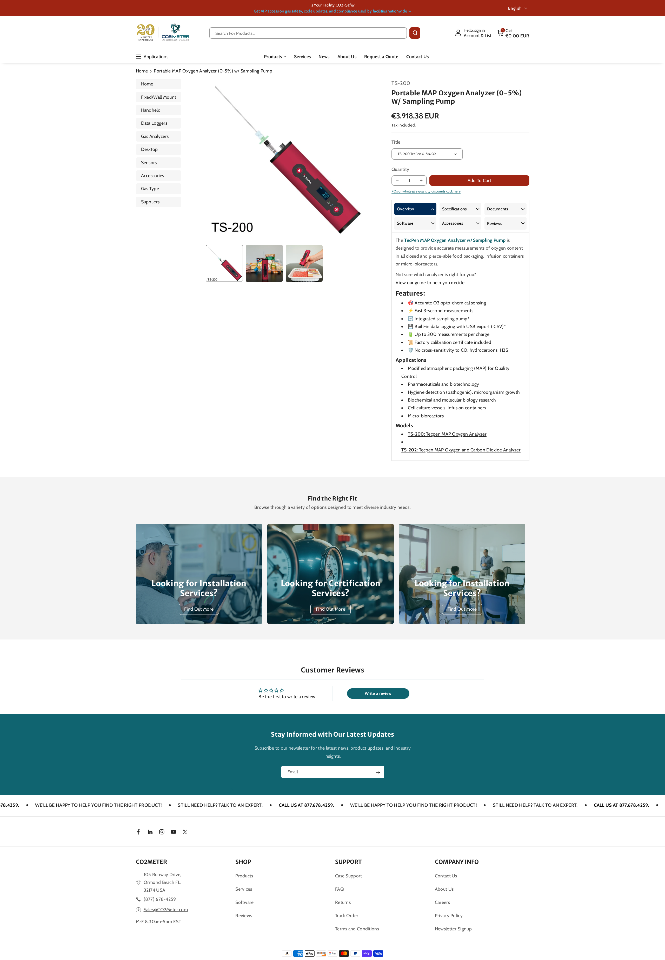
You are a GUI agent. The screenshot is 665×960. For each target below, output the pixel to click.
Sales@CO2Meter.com (166, 909)
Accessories (152, 175)
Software (405, 223)
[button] (513, 33)
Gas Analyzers (155, 136)
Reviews (494, 223)
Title (396, 142)
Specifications (454, 208)
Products (273, 56)
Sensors (149, 162)
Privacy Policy (449, 915)
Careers (442, 902)
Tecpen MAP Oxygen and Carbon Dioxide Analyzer (461, 449)
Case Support (348, 875)
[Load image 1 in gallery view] (224, 263)
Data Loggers (154, 123)
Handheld (151, 110)
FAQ (339, 889)
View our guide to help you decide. (431, 282)
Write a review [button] (378, 693)
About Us (444, 889)
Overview (405, 208)
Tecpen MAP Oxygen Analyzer (447, 434)
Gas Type (150, 188)
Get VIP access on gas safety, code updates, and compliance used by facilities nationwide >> (332, 11)
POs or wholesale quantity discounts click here (426, 191)
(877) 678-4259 (160, 899)
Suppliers (150, 201)
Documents (497, 208)
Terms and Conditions (357, 928)
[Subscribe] (378, 772)
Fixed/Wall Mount (158, 97)
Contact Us (446, 875)
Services (243, 889)
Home (142, 71)
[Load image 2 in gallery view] (264, 263)
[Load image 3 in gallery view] (304, 263)
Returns (343, 902)
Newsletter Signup (453, 928)
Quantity (400, 169)
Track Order (346, 915)
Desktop (149, 149)
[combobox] (308, 33)
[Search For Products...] (414, 33)
